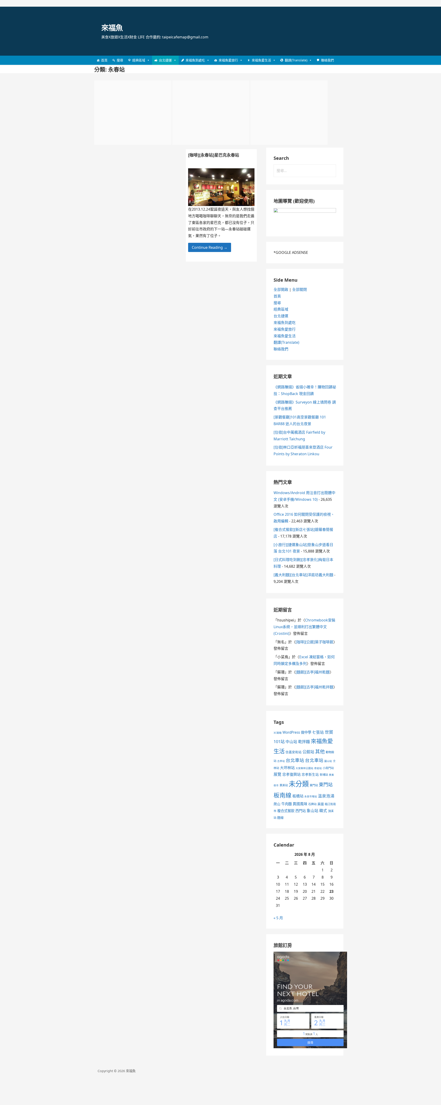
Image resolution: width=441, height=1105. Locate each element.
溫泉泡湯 (326, 796)
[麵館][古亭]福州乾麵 (313, 672)
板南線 (282, 795)
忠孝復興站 (291, 774)
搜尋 (120, 60)
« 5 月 (278, 917)
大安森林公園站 (304, 768)
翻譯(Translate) (296, 60)
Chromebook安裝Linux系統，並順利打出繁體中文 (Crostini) (304, 627)
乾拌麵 (304, 741)
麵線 (280, 817)
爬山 (277, 804)
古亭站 (281, 761)
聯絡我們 (327, 60)
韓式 (323, 810)
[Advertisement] (132, 112)
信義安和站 (294, 752)
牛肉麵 (286, 804)
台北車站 (295, 760)
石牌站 (312, 804)
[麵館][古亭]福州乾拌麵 (314, 687)
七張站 (318, 732)
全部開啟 (281, 289)
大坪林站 (287, 767)
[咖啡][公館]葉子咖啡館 (314, 641)
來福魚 (112, 27)
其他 (320, 751)
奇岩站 (318, 768)
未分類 (299, 783)
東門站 (314, 785)
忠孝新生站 (310, 774)
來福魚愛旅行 (228, 60)
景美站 (284, 785)
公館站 (308, 751)
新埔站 (324, 775)
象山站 (312, 810)
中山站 (291, 741)
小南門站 (328, 768)
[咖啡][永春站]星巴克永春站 (213, 155)
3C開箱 (278, 732)
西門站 (300, 810)
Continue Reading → (209, 247)
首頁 (104, 60)
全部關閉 (299, 289)
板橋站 (297, 796)
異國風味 (300, 803)
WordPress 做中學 (297, 732)
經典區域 (138, 60)
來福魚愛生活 (261, 60)
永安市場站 (310, 796)
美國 (320, 804)
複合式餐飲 (285, 810)
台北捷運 (165, 60)
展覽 (277, 774)
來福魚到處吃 (195, 60)
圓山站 (328, 761)
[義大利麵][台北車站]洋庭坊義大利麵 (303, 574)
